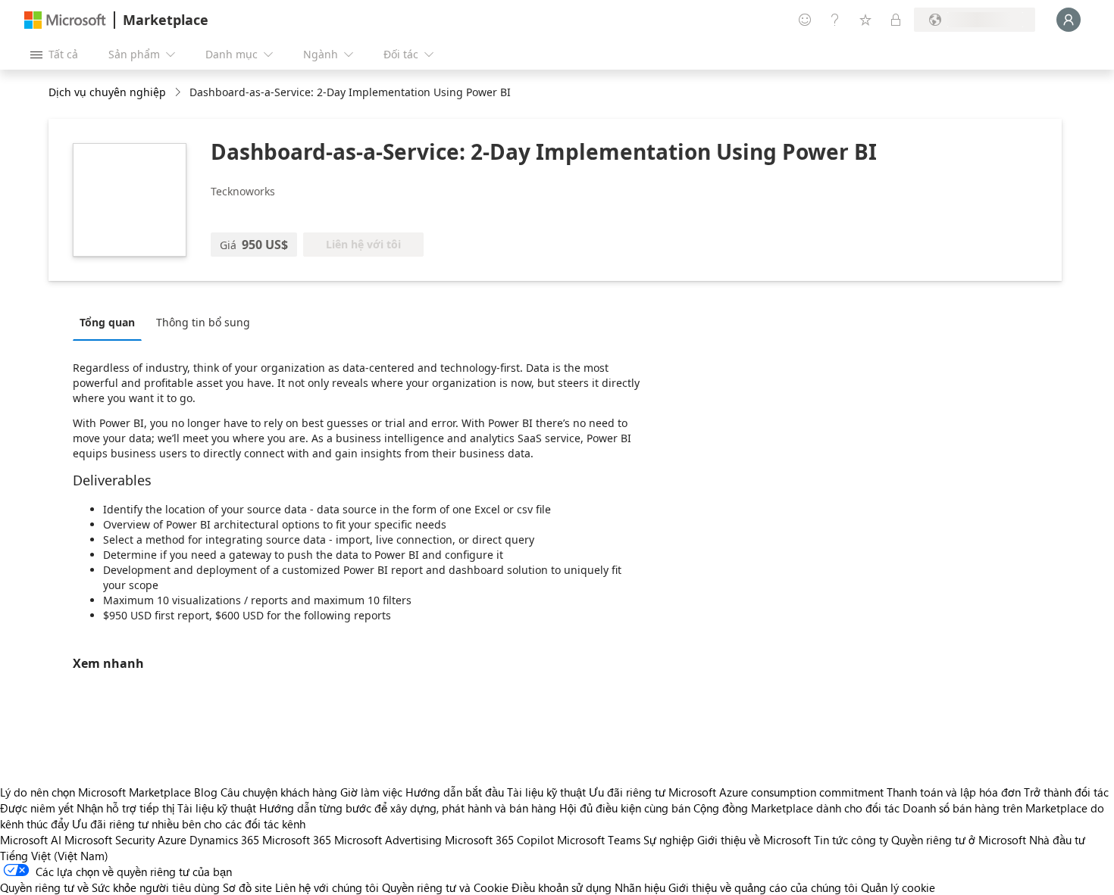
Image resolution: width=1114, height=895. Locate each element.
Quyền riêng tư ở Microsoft (958, 839)
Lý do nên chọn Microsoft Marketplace (95, 792)
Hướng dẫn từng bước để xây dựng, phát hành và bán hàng (407, 807)
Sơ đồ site (247, 887)
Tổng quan (107, 322)
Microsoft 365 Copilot (499, 839)
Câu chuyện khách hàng (279, 792)
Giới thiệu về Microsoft (754, 839)
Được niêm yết (37, 807)
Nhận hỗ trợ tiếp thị (125, 807)
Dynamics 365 (224, 839)
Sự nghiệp (668, 839)
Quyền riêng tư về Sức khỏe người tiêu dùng (110, 887)
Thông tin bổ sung (203, 322)
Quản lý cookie (898, 887)
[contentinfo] (179, 92)
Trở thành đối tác (1066, 792)
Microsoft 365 (296, 839)
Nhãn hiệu (640, 887)
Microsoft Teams (598, 839)
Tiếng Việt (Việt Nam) (54, 855)
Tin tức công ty (851, 839)
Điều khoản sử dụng (562, 887)
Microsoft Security (109, 839)
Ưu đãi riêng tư (627, 792)
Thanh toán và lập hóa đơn (954, 792)
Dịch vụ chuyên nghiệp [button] (107, 92)
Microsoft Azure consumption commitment (777, 792)
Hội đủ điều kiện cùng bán (624, 807)
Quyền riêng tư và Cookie (445, 887)
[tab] (111, 321)
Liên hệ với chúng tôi (327, 887)
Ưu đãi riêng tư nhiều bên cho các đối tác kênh (188, 823)
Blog (205, 792)
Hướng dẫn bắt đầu (454, 792)
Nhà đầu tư (1057, 839)
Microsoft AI (30, 839)
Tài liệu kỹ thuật (546, 792)
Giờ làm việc (371, 792)
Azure (172, 839)
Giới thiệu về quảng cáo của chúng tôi (763, 887)
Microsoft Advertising (388, 839)
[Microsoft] (65, 20)
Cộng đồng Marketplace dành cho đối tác (796, 807)
